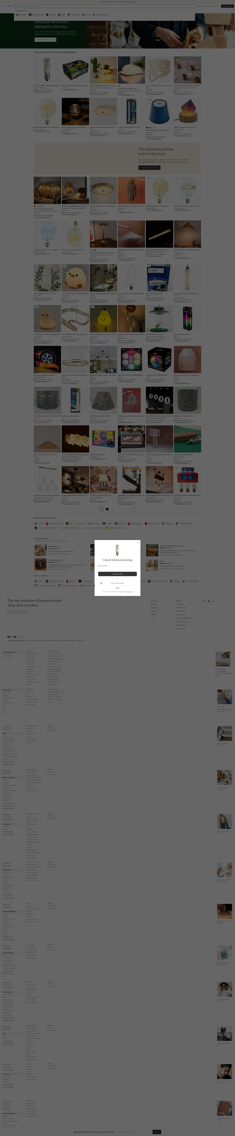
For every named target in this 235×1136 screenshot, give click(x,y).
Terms (121, 591)
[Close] (138, 542)
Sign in (117, 587)
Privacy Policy (128, 591)
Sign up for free (117, 574)
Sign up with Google (117, 583)
